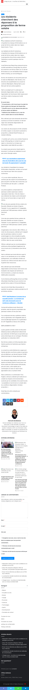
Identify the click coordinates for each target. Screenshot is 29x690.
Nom (2, 520)
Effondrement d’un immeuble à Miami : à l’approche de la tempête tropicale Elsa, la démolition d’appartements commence (21, 459)
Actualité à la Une (6, 592)
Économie (4, 600)
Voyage (4, 597)
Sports (4, 607)
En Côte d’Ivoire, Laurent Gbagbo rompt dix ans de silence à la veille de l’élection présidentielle (7, 453)
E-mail (3, 526)
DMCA (2, 619)
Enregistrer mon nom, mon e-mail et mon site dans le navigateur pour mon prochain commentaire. (13, 540)
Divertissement (6, 609)
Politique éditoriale (6, 626)
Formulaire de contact (8, 612)
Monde (9, 11)
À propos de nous (5, 616)
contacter (14, 668)
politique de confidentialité (8, 624)
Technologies (5, 605)
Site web (3, 532)
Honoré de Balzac (7, 32)
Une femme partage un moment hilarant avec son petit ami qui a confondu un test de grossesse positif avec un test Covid (21, 484)
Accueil (4, 11)
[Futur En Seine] (6, 6)
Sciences (4, 602)
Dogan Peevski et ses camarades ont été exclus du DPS (7, 478)
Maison (4, 590)
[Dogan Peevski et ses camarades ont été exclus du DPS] (7, 471)
